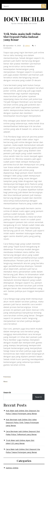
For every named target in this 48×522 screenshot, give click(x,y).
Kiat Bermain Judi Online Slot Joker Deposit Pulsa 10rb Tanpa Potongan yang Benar (22, 422)
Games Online (12, 468)
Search (43, 6)
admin (27, 46)
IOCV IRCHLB (24, 19)
